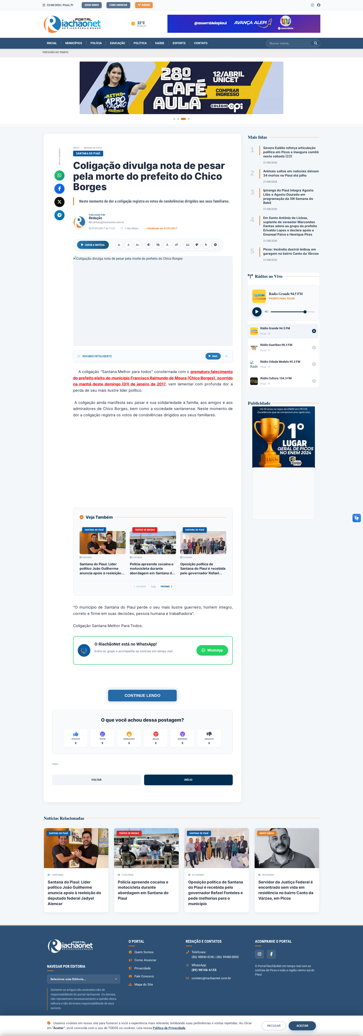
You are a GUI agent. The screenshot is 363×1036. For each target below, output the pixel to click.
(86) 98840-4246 (203, 957)
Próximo (165, 586)
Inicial (52, 43)
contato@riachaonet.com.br (108, 222)
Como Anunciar (118, 5)
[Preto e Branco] (158, 245)
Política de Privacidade (169, 1028)
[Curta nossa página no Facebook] (318, 5)
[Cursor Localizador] (206, 245)
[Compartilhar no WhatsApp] (59, 175)
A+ (137, 244)
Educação (117, 43)
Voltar (96, 779)
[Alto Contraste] (149, 245)
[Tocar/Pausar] (257, 311)
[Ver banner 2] (178, 119)
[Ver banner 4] (189, 119)
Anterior (141, 586)
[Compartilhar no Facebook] (59, 188)
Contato (201, 43)
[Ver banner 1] (174, 119)
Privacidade (142, 968)
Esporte (179, 43)
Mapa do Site (143, 984)
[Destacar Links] (176, 245)
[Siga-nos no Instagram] (312, 5)
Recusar (273, 1025)
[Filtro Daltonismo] (197, 245)
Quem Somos (92, 5)
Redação (95, 218)
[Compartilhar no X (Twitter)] (59, 202)
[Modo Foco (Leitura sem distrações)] (187, 245)
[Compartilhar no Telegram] (59, 215)
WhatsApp (215, 650)
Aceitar (302, 1025)
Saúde (159, 43)
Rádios (146, 5)
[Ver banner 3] (183, 119)
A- (119, 244)
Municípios (73, 43)
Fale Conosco (144, 976)
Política (140, 43)
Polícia (96, 43)
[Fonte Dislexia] (167, 245)
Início (76, 147)
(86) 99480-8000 (227, 957)
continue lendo (142, 695)
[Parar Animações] (215, 245)
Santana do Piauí (93, 147)
